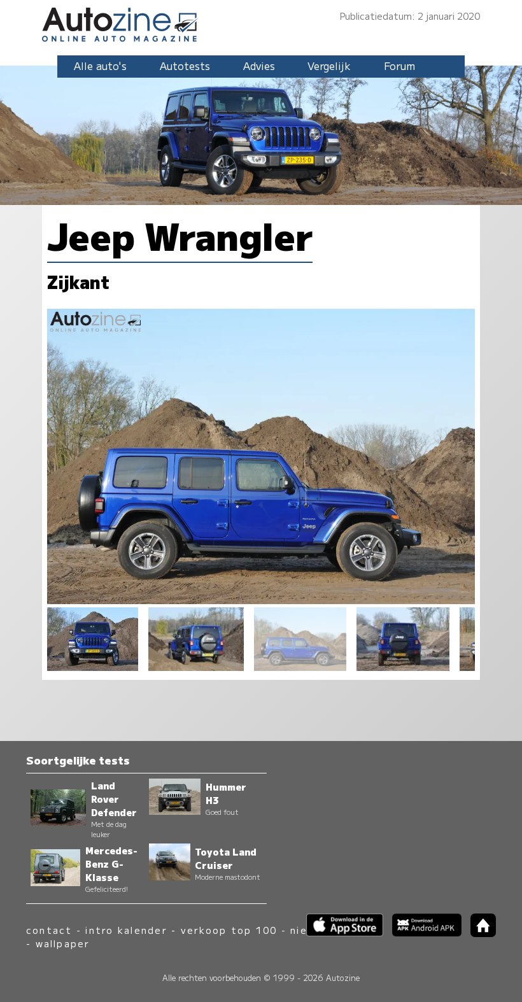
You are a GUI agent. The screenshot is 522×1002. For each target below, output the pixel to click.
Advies (259, 65)
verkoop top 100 (229, 929)
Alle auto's (100, 65)
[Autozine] (261, 22)
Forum (399, 65)
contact (49, 929)
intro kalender (126, 929)
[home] (479, 933)
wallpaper (63, 943)
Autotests (185, 65)
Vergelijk (329, 65)
